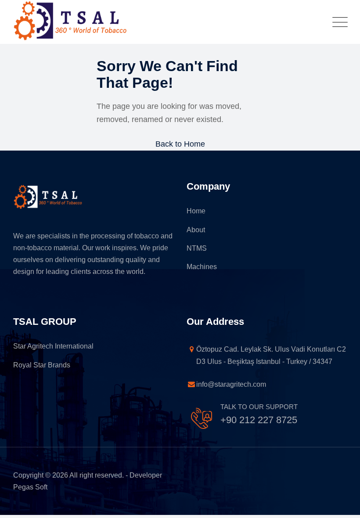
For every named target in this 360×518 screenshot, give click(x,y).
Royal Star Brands (41, 365)
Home (196, 211)
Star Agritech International (53, 346)
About (196, 230)
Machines (202, 266)
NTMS (197, 248)
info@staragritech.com (212, 384)
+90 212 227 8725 (258, 419)
